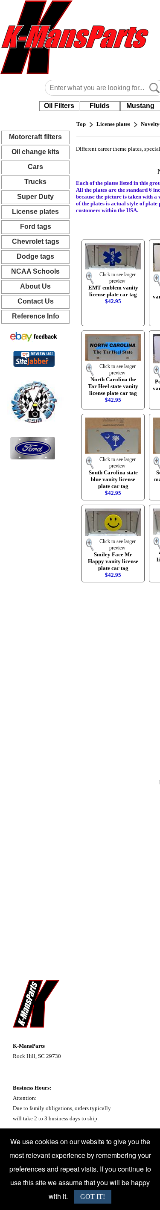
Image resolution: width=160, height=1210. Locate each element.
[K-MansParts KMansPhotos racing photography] (32, 401)
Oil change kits (35, 151)
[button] (59, 106)
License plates (35, 211)
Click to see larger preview (117, 278)
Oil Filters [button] (59, 105)
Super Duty (35, 196)
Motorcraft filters (35, 136)
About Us (35, 286)
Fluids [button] (100, 105)
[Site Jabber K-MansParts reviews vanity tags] (34, 358)
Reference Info (35, 316)
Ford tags (35, 226)
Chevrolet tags (35, 241)
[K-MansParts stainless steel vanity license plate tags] (32, 447)
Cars (35, 166)
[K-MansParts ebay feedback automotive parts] (33, 336)
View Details (121, 250)
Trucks (35, 181)
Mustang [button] (140, 105)
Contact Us (35, 301)
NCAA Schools (35, 271)
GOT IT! (92, 1196)
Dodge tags (35, 256)
